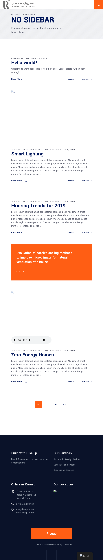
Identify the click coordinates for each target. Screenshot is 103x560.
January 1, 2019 (19, 149)
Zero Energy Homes (32, 354)
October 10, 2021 (20, 58)
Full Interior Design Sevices (67, 459)
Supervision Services (64, 470)
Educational (36, 149)
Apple (48, 149)
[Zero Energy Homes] (51, 318)
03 (56, 404)
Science (64, 149)
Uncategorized (39, 58)
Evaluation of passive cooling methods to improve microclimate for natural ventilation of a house (44, 257)
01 (38, 404)
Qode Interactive (50, 544)
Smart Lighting (27, 153)
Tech (72, 149)
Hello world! (24, 62)
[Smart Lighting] (51, 117)
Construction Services (65, 464)
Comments (86, 79)
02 (47, 404)
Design (55, 149)
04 (64, 404)
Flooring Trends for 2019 (38, 205)
